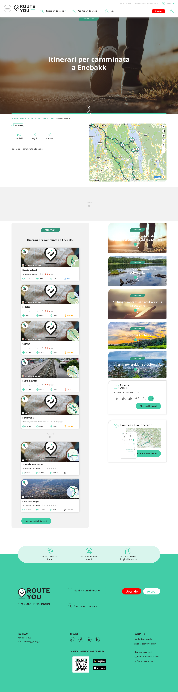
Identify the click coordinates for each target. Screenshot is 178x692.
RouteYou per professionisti (146, 3)
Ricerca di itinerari (148, 406)
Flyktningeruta (29, 380)
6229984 (26, 343)
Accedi (151, 591)
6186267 (26, 307)
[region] (127, 153)
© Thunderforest (142, 181)
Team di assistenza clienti (148, 656)
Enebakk (51, 119)
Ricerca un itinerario (86, 606)
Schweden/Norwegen (32, 464)
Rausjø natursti (30, 270)
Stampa (49, 138)
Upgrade (159, 11)
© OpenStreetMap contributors (157, 181)
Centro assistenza (144, 661)
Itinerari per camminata (19, 119)
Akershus (45, 119)
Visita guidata (125, 3)
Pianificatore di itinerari (146, 453)
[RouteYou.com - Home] (24, 8)
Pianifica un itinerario (87, 590)
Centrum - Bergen (30, 501)
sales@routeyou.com (146, 643)
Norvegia (30, 119)
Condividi (19, 138)
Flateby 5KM (28, 417)
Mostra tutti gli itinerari (36, 521)
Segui (34, 138)
